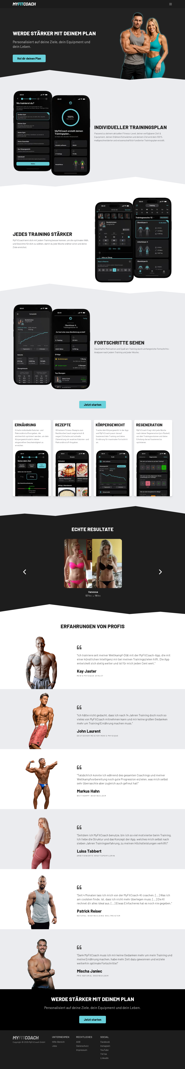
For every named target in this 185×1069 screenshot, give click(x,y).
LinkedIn (104, 1058)
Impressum (81, 1049)
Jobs (54, 1045)
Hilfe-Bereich (58, 1041)
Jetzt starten (92, 404)
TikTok (103, 1054)
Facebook (105, 1041)
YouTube (104, 1049)
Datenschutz (82, 1045)
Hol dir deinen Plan (29, 58)
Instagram (105, 1045)
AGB (78, 1041)
